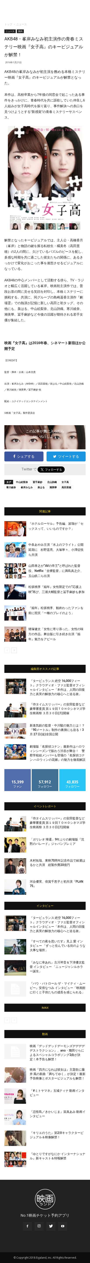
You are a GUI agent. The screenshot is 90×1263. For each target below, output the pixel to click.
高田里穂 (66, 487)
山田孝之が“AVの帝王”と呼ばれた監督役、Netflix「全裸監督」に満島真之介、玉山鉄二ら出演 (55, 571)
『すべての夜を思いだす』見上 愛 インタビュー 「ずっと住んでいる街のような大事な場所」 (57, 946)
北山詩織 (52, 482)
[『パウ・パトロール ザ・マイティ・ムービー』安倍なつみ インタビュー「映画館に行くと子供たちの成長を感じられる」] (15, 989)
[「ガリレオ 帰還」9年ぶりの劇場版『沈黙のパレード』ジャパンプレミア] (15, 845)
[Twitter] (51, 1226)
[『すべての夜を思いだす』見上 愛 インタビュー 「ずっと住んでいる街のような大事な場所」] (15, 946)
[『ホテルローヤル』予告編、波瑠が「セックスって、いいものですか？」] (15, 528)
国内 (20, 31)
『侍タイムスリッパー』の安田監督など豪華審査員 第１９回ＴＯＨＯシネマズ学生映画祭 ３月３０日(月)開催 (57, 709)
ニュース (21, 24)
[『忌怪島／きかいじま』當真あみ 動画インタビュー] (15, 1117)
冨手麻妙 (37, 482)
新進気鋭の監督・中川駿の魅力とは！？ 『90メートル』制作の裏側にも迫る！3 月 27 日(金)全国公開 (57, 730)
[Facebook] (27, 1226)
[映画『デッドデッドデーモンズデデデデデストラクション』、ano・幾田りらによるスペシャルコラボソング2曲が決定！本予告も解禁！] (15, 1051)
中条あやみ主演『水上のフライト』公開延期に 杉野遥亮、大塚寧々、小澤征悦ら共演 (55, 550)
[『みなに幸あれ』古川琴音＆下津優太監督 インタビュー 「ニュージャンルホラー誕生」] (15, 968)
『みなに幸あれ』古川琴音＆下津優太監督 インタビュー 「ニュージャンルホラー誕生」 (57, 967)
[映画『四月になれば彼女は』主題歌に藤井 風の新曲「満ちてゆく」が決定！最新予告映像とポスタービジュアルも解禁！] (15, 1075)
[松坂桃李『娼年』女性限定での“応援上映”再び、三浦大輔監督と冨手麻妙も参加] (15, 592)
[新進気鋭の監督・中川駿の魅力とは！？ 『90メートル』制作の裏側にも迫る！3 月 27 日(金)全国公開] (15, 731)
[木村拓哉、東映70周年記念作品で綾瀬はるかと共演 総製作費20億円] (15, 866)
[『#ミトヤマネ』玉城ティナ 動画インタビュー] (15, 1096)
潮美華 (53, 487)
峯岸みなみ (27, 487)
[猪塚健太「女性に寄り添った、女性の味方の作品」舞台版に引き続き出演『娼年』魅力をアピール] (15, 634)
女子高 (65, 482)
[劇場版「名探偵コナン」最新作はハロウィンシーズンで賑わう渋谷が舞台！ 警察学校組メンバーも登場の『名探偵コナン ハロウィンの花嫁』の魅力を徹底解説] (15, 752)
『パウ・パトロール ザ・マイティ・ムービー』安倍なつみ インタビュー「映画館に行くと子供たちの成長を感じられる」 (57, 988)
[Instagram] (39, 1226)
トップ (8, 24)
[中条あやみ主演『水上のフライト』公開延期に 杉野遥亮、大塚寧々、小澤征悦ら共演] (15, 549)
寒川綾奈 (11, 487)
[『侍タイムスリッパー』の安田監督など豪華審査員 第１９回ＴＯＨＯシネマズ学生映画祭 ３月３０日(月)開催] (15, 709)
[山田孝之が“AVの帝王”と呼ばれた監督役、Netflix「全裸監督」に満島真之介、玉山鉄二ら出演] (15, 570)
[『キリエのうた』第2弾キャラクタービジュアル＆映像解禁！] (15, 1138)
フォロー (45, 770)
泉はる (41, 487)
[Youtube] (62, 1226)
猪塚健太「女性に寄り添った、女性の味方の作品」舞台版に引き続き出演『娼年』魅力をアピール (55, 634)
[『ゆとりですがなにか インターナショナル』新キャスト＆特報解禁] (15, 1159)
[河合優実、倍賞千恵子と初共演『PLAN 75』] (15, 887)
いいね (17, 770)
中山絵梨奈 (22, 482)
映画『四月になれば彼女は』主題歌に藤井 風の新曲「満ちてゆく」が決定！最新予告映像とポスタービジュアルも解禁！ (57, 1074)
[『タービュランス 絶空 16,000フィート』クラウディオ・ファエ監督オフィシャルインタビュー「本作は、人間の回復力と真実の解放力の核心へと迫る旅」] (15, 686)
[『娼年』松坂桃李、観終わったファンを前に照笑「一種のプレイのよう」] (15, 613)
